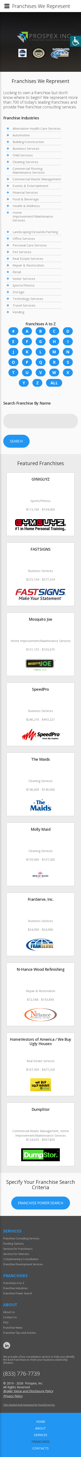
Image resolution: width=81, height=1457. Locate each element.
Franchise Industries (15, 1288)
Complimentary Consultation (20, 1259)
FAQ (5, 1322)
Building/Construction (28, 142)
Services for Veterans (16, 1254)
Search (16, 441)
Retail (17, 272)
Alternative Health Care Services (37, 128)
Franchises (41, 1442)
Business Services (26, 148)
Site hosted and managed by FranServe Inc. (29, 1405)
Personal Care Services (30, 245)
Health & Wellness (26, 206)
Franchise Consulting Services (21, 1238)
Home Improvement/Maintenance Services (33, 216)
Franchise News (12, 1327)
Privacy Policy (12, 1396)
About (40, 1428)
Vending (18, 312)
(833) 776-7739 (21, 1373)
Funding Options (13, 1243)
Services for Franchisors (17, 1249)
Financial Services (25, 192)
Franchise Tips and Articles (19, 1333)
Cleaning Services (25, 162)
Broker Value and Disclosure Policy (28, 1391)
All (54, 382)
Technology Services (28, 298)
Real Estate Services (28, 258)
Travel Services (24, 305)
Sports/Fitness (24, 285)
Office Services (24, 238)
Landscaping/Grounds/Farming (35, 232)
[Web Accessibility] (75, 41)
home (40, 1422)
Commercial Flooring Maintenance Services (29, 170)
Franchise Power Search (40, 1203)
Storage (18, 292)
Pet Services (22, 252)
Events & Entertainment (30, 186)
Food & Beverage (26, 199)
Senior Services (24, 278)
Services (40, 1435)
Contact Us (10, 1317)
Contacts (40, 1448)
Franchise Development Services (23, 1264)
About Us (9, 1312)
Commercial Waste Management (37, 179)
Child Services (23, 155)
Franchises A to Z (13, 1283)
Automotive (21, 135)
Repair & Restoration (28, 265)
